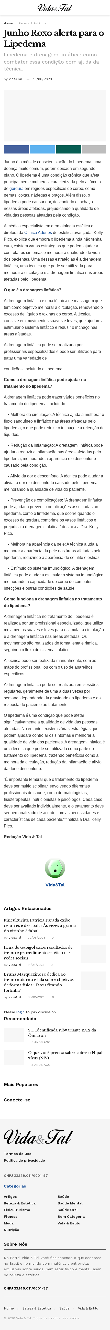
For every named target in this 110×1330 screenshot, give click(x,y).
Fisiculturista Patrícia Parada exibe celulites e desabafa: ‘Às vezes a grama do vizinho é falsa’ (40, 925)
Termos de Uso (17, 1154)
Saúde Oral (68, 1210)
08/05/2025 (36, 997)
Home (8, 23)
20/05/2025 (36, 937)
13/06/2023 (42, 79)
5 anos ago (40, 1042)
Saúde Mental (70, 1203)
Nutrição (11, 1230)
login (20, 1012)
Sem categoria (71, 1216)
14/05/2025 (35, 965)
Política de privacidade (24, 1160)
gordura (17, 188)
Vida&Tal (15, 79)
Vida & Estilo (69, 1223)
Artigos (10, 1196)
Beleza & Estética (32, 23)
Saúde (63, 1196)
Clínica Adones (38, 232)
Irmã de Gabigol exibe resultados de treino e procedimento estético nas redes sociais (38, 952)
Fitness (10, 1216)
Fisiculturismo (17, 1210)
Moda (9, 1223)
